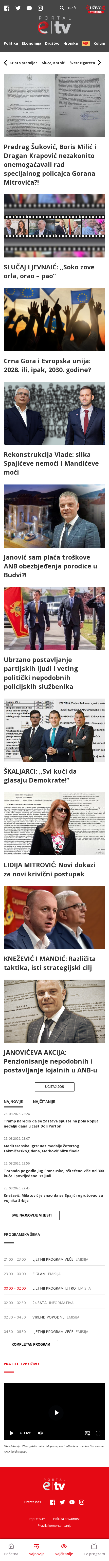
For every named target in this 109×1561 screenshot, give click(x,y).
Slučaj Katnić (53, 63)
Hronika (70, 43)
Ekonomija (31, 43)
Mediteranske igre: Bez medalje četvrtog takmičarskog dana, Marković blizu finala (42, 1148)
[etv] (54, 25)
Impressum (37, 1519)
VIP (85, 43)
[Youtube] (29, 8)
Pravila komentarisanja (54, 1525)
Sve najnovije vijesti (32, 1215)
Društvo (52, 43)
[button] (23, 62)
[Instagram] (40, 8)
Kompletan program (31, 1344)
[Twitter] (18, 8)
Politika (11, 43)
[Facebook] (7, 8)
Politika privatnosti (66, 1519)
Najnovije (36, 1553)
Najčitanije (64, 1553)
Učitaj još (54, 1087)
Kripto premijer (23, 63)
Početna (11, 1553)
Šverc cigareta (82, 63)
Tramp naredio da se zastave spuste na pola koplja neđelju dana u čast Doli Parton (51, 1124)
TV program (94, 1553)
